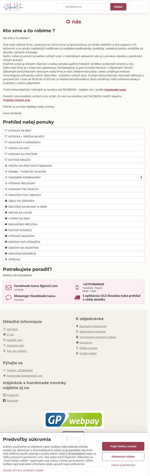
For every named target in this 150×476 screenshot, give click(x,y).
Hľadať (118, 6)
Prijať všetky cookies (123, 446)
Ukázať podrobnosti (123, 465)
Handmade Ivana (115, 89)
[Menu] (142, 6)
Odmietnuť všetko (123, 456)
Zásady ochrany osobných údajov (23, 470)
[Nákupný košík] (134, 6)
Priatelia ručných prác (16, 100)
